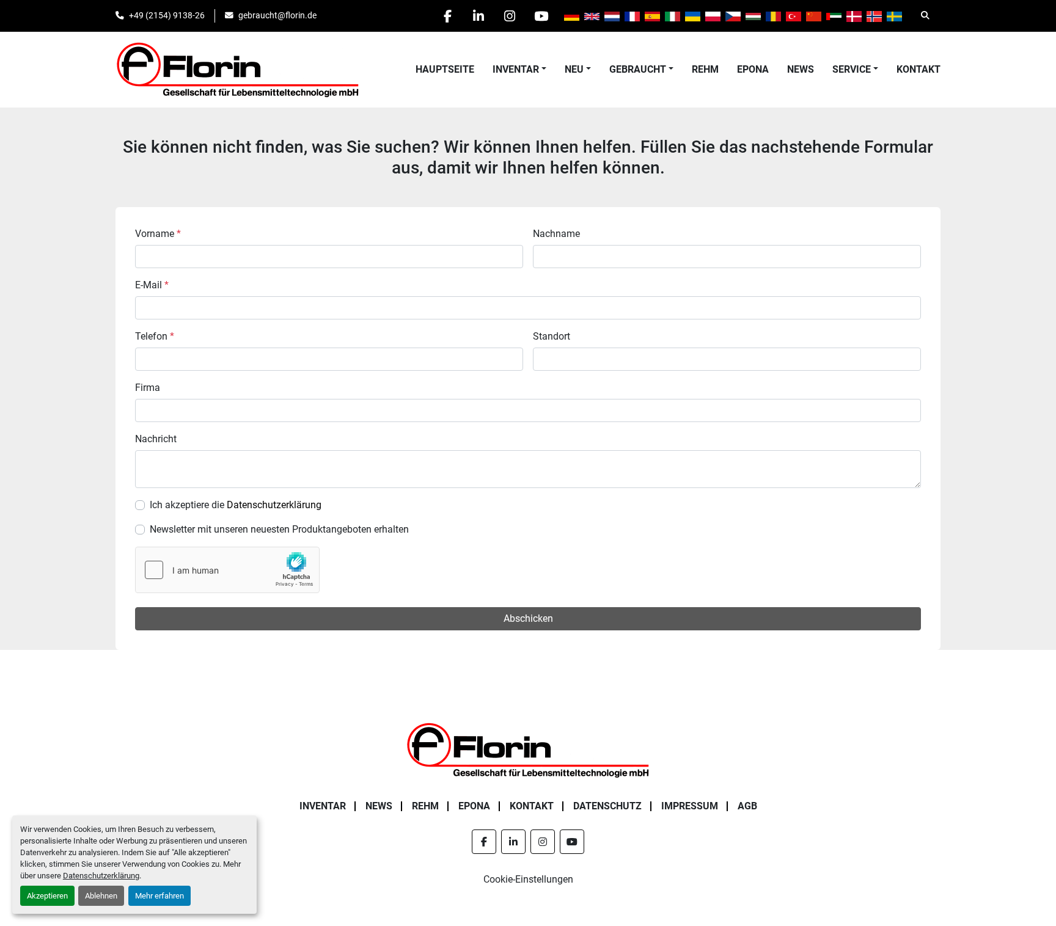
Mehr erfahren (159, 895)
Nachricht (156, 439)
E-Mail (152, 285)
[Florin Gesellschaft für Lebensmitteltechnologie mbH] (528, 749)
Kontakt (919, 69)
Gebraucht (637, 69)
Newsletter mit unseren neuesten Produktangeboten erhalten (279, 529)
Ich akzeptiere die (235, 505)
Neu (574, 69)
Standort (551, 336)
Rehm (705, 69)
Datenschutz (607, 806)
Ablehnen (101, 895)
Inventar (516, 69)
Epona (753, 69)
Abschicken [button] (528, 618)
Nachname (556, 233)
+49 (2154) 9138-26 (167, 15)
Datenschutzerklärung (101, 875)
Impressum (689, 806)
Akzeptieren (47, 895)
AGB (747, 806)
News (800, 69)
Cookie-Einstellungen (528, 879)
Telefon (154, 336)
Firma (147, 387)
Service (851, 69)
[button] (519, 69)
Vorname (158, 233)
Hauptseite (445, 69)
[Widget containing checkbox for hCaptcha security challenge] (227, 570)
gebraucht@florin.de (277, 15)
